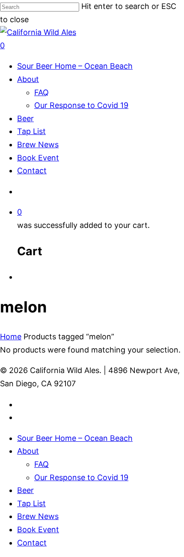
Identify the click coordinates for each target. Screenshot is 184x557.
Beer (25, 118)
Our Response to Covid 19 (81, 105)
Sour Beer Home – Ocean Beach (75, 65)
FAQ (41, 92)
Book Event (38, 157)
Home (10, 336)
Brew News (38, 144)
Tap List (31, 131)
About (28, 79)
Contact (32, 170)
